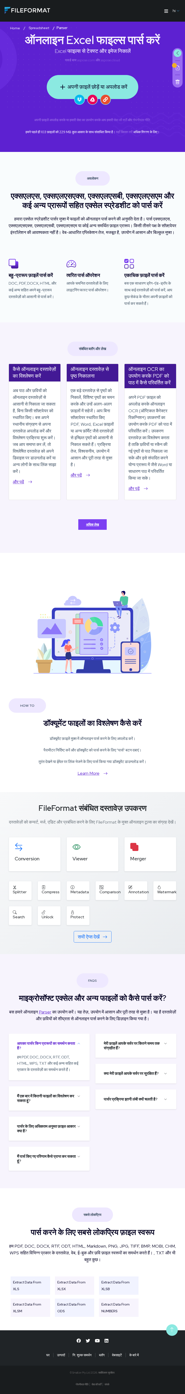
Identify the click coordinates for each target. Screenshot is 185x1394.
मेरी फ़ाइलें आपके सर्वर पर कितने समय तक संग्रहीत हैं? (132, 1045)
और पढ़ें (18, 482)
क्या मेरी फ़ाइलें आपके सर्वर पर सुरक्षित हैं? (131, 1073)
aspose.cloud (110, 60)
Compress (50, 891)
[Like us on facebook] (78, 1341)
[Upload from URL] (105, 99)
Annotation (138, 891)
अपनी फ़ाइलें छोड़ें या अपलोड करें (97, 86)
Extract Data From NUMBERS (115, 1307)
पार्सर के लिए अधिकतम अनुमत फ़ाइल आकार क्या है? (46, 1128)
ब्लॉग (102, 1355)
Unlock (47, 916)
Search (19, 916)
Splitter (19, 891)
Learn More (88, 773)
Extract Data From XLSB (115, 1285)
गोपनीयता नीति (141, 120)
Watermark (167, 891)
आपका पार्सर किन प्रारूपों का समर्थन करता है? (46, 1045)
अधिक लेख (92, 524)
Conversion (27, 859)
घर (48, 1355)
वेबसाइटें (117, 1355)
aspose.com (86, 60)
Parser (45, 1012)
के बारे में (134, 1355)
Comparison (110, 891)
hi (174, 10)
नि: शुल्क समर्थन (82, 1355)
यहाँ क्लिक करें (124, 132)
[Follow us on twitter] (87, 1341)
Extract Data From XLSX (71, 1285)
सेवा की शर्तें (120, 120)
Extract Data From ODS (71, 1307)
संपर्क (107, 1384)
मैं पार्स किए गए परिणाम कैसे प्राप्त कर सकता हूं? (46, 1158)
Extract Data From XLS (27, 1285)
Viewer (80, 859)
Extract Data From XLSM (27, 1307)
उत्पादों (61, 1355)
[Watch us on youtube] (97, 1341)
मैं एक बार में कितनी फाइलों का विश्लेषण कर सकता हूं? (45, 1098)
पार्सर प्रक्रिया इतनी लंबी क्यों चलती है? (131, 1099)
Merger (138, 859)
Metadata (80, 891)
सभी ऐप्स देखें (89, 937)
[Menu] (166, 11)
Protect (77, 916)
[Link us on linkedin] (106, 1341)
